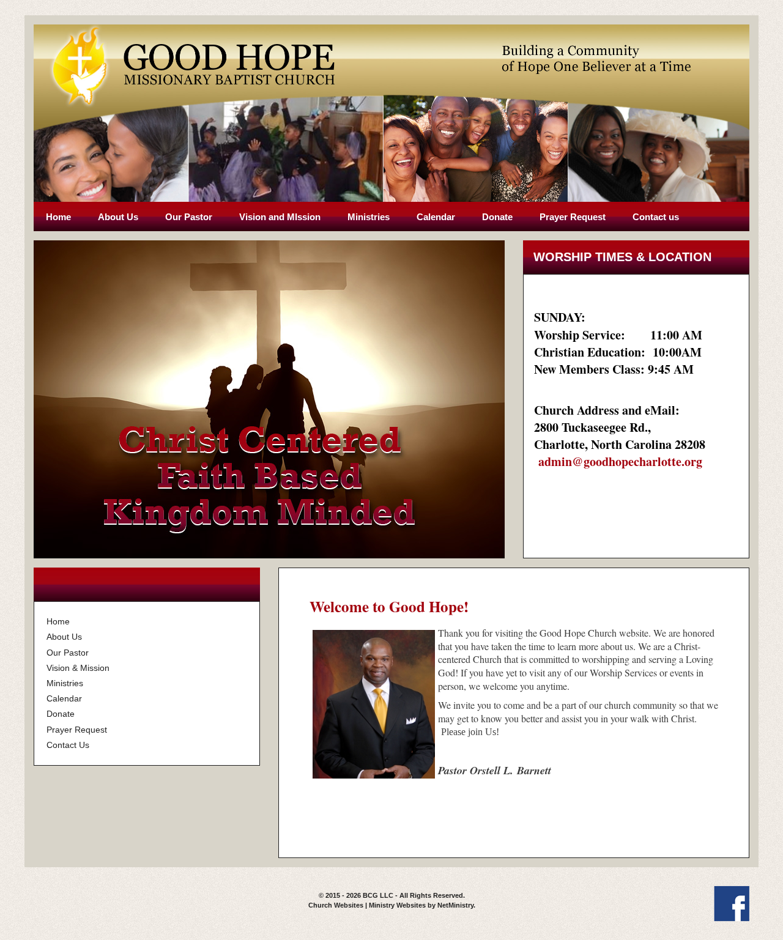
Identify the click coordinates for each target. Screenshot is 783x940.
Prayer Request (573, 217)
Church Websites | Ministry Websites (368, 905)
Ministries (368, 217)
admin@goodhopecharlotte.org (620, 461)
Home (58, 217)
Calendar (436, 217)
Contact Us (67, 745)
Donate (497, 217)
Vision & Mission (77, 668)
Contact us (656, 217)
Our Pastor (188, 217)
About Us (118, 217)
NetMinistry (455, 905)
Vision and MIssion (280, 217)
